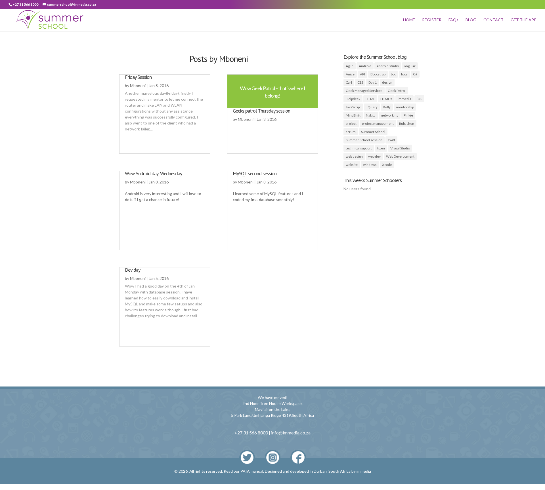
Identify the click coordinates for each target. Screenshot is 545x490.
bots (404, 74)
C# (415, 74)
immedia (404, 99)
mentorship (405, 107)
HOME (409, 20)
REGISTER (431, 20)
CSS (360, 82)
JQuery (372, 107)
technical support (359, 148)
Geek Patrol (397, 90)
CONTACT (493, 20)
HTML (370, 99)
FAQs (453, 20)
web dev (374, 156)
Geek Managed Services (364, 90)
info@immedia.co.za (291, 432)
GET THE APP (523, 20)
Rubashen (406, 123)
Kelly (387, 107)
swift (391, 140)
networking (389, 115)
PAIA (245, 471)
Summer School (373, 132)
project (351, 123)
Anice (350, 74)
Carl (349, 82)
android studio (388, 66)
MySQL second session (254, 173)
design (387, 82)
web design (354, 156)
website (352, 164)
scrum (351, 132)
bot (393, 74)
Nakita (371, 115)
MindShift (353, 115)
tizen (381, 148)
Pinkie (408, 115)
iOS (419, 99)
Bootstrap (377, 74)
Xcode (387, 164)
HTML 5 (386, 99)
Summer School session (364, 140)
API (362, 74)
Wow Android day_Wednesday (153, 173)
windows (370, 164)
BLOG (471, 20)
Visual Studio (400, 148)
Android (365, 66)
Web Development (400, 156)
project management (378, 123)
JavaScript (353, 107)
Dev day (132, 270)
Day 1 (372, 82)
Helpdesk (353, 99)
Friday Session (138, 77)
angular (410, 66)
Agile (349, 66)
